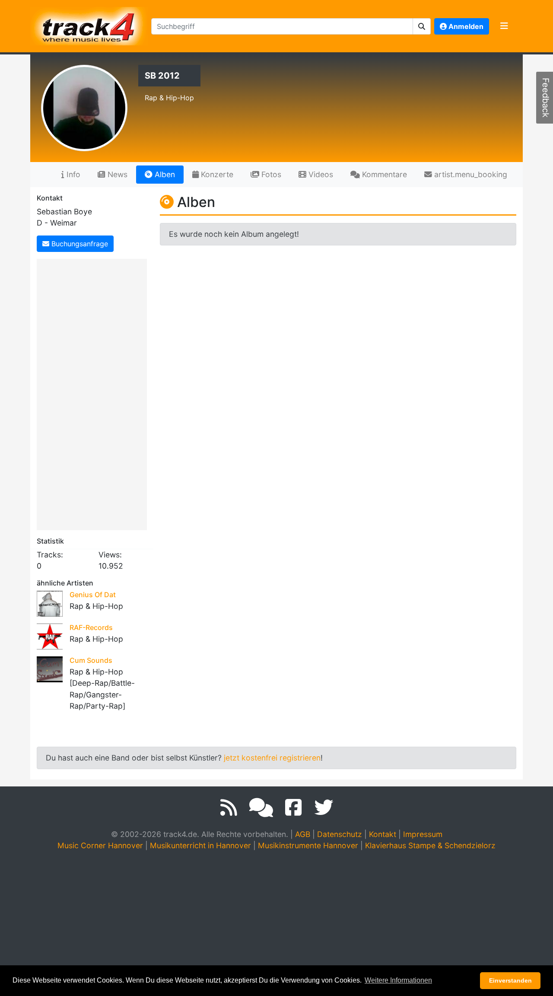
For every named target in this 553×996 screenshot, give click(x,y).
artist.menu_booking (469, 174)
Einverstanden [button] (510, 980)
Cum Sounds (91, 660)
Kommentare (383, 174)
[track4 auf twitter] (324, 807)
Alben (164, 174)
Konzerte (216, 174)
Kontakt (382, 834)
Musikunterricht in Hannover (200, 845)
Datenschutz (339, 834)
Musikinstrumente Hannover (308, 845)
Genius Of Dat (93, 594)
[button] (422, 26)
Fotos (270, 174)
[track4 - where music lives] (89, 24)
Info (72, 174)
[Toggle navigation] (504, 26)
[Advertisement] (94, 392)
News (116, 174)
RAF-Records (91, 627)
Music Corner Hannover (100, 845)
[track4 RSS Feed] (229, 807)
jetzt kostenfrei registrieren (272, 757)
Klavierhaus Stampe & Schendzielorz (430, 845)
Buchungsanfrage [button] (78, 243)
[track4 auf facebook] (293, 807)
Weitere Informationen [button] (398, 980)
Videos (319, 174)
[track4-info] (261, 807)
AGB (302, 834)
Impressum (422, 834)
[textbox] (282, 26)
